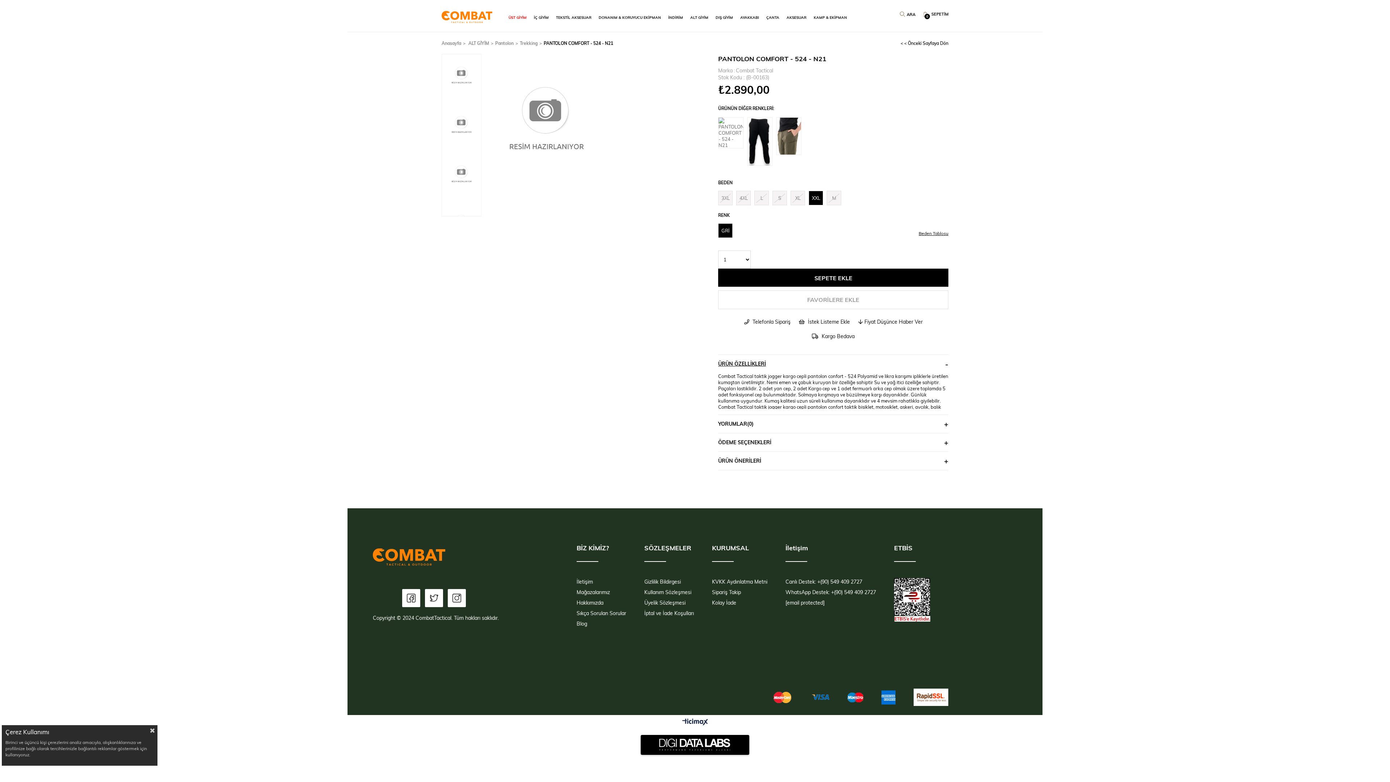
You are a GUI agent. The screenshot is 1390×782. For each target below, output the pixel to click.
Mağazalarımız (593, 592)
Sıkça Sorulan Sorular (601, 613)
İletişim (585, 581)
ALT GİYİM (699, 17)
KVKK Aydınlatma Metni (739, 581)
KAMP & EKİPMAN (830, 17)
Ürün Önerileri (739, 460)
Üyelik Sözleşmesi (665, 602)
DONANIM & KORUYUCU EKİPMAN (630, 17)
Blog (582, 623)
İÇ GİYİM (541, 17)
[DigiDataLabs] (695, 744)
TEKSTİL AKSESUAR (573, 17)
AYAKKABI (749, 17)
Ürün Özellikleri (742, 363)
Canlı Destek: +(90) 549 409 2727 (823, 581)
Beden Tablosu (933, 233)
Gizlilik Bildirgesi (662, 581)
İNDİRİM (675, 17)
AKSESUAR (796, 17)
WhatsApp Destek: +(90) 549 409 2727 (830, 592)
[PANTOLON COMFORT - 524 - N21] (732, 132)
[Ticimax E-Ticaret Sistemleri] (695, 722)
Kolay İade (724, 602)
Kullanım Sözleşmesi (667, 592)
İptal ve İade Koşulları (669, 613)
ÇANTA (772, 17)
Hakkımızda (590, 602)
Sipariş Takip (726, 592)
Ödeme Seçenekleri (744, 442)
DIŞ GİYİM (724, 17)
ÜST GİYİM (518, 17)
